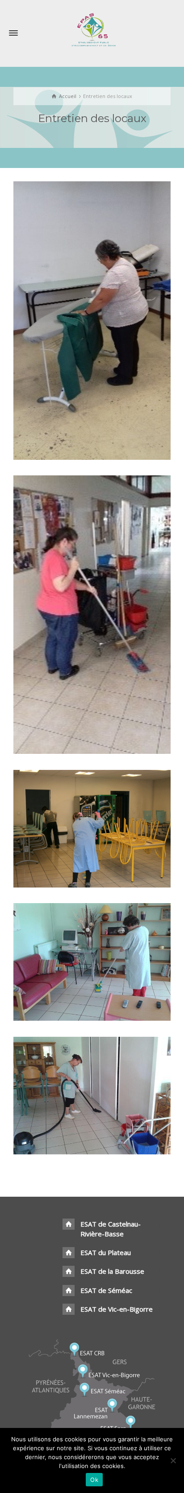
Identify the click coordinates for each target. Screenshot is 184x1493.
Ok (94, 1479)
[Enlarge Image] (79, 326)
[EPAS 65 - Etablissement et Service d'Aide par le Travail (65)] (92, 29)
